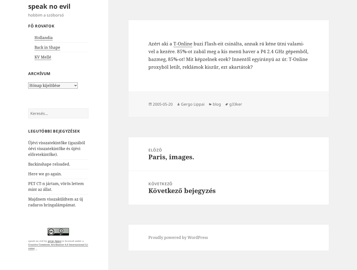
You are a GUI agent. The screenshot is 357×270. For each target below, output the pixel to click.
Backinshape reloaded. (49, 164)
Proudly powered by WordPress (178, 237)
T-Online (182, 44)
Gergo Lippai (192, 104)
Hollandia (43, 37)
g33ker (235, 104)
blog (217, 104)
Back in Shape (47, 47)
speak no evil (49, 6)
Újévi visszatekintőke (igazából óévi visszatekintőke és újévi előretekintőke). (56, 148)
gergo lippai (54, 241)
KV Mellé (42, 57)
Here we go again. (45, 174)
